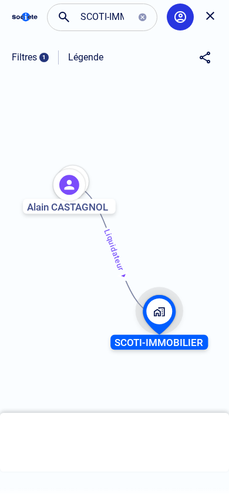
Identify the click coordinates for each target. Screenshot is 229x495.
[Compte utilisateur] (180, 17)
